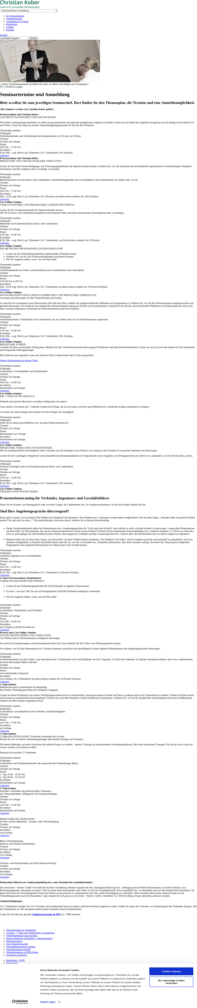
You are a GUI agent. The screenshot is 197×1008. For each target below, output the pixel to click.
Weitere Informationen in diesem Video (19, 360)
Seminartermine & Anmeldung (21, 930)
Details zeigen (48, 1002)
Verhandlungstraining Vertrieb (20, 946)
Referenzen (11, 24)
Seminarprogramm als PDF (46, 914)
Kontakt (10, 30)
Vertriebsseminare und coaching (21, 935)
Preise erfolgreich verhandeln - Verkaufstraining (29, 938)
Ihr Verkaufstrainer (15, 16)
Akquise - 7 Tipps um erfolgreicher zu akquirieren (30, 933)
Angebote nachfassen (16, 955)
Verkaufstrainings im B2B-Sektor (22, 952)
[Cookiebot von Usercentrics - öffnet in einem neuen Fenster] (19, 1002)
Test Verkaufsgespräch (17, 944)
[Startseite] (23, 7)
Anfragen (4, 155)
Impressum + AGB (15, 960)
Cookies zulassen (171, 971)
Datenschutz (12, 963)
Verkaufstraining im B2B (18, 949)
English (3, 35)
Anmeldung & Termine (17, 21)
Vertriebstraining (14, 18)
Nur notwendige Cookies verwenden (171, 981)
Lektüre (10, 27)
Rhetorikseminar (14, 941)
